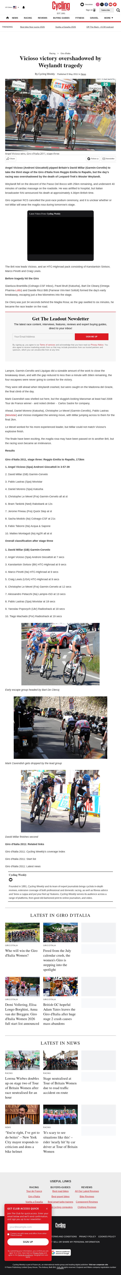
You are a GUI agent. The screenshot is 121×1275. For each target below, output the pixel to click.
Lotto (18, 290)
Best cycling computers (60, 1207)
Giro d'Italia (65, 53)
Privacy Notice (97, 345)
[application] (60, 235)
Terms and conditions (64, 1236)
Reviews (42, 18)
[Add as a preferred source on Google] (60, 1252)
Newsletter (110, 159)
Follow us (95, 159)
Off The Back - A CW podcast (100, 27)
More (107, 18)
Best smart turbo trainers (60, 1202)
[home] (7, 18)
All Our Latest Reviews (87, 1191)
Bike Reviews (87, 1196)
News (15, 18)
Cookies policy (107, 1236)
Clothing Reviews (87, 1207)
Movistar (11, 415)
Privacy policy (87, 1236)
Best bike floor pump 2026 (32, 27)
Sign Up (28, 1241)
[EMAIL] (11, 880)
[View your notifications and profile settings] (24, 7)
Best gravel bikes (60, 1196)
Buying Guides (61, 18)
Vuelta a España (34, 1202)
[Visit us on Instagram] (97, 4)
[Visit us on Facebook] (106, 4)
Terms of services (48, 345)
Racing (28, 18)
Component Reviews (87, 1202)
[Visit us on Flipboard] (115, 4)
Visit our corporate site (98, 1265)
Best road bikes (60, 1191)
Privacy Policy (38, 1253)
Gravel (94, 18)
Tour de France (34, 1191)
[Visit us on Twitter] (102, 4)
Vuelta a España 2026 (65, 27)
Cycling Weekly (46, 74)
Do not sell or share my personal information (72, 1242)
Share (12, 159)
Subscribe (105, 10)
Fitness (79, 18)
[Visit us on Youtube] (110, 4)
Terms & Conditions (25, 1255)
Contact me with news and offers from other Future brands (28, 1234)
